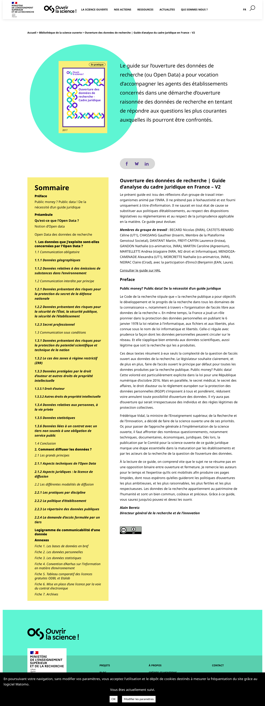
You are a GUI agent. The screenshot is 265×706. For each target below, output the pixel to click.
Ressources (145, 9)
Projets (105, 665)
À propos (155, 665)
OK (113, 699)
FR (244, 9)
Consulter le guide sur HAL (140, 270)
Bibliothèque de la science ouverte (60, 32)
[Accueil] (60, 9)
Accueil (31, 32)
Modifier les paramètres (139, 699)
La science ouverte (94, 9)
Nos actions (122, 9)
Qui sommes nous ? (194, 9)
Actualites (167, 9)
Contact (218, 665)
